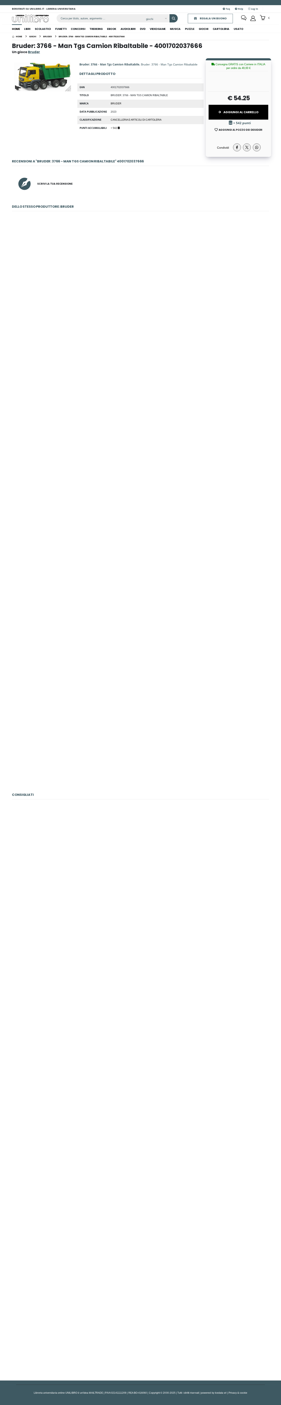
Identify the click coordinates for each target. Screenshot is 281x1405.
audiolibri (128, 29)
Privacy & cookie (238, 1393)
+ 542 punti (241, 123)
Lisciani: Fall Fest (140, 953)
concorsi (78, 29)
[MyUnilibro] (253, 18)
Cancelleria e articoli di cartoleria (136, 119)
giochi (203, 29)
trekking (96, 29)
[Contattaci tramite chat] (243, 18)
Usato (238, 29)
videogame (158, 29)
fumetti (61, 29)
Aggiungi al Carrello (241, 112)
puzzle (189, 29)
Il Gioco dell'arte (140, 1237)
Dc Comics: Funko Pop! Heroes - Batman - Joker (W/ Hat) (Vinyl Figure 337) (140, 1048)
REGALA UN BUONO (213, 18)
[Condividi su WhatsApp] (257, 147)
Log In (254, 8)
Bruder (116, 103)
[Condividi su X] (247, 147)
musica (175, 29)
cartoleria (221, 29)
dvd (143, 29)
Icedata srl (221, 1393)
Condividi (223, 147)
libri (27, 29)
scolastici (43, 29)
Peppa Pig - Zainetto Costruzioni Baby (140, 858)
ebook (111, 29)
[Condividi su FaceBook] (237, 147)
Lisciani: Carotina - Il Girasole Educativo (140, 1142)
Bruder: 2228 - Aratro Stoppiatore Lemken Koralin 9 (140, 365)
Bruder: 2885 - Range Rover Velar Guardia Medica (140, 649)
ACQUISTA (142, 299)
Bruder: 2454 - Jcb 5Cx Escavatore (140, 270)
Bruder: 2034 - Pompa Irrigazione (140, 744)
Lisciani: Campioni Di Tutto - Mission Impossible (140, 1332)
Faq (227, 8)
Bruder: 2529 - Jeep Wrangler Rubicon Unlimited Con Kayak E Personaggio (140, 459)
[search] (174, 18)
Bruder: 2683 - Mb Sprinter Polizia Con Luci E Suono (140, 554)
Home (16, 29)
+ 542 (114, 127)
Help (240, 8)
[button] (264, 18)
